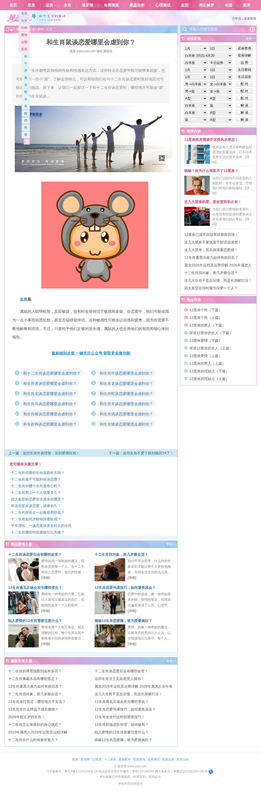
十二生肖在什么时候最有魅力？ (33, 740)
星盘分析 (137, 5)
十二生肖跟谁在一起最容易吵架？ (37, 512)
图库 (247, 5)
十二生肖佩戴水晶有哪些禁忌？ (33, 679)
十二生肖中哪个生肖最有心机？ (36, 486)
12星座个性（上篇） (205, 318)
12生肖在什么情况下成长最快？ (33, 709)
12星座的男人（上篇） (207, 363)
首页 (13, 5)
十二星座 (110, 759)
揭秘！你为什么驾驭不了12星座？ (211, 171)
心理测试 (163, 5)
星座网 (85, 759)
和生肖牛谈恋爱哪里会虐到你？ (126, 373)
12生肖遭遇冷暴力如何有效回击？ (35, 686)
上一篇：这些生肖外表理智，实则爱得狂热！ (44, 453)
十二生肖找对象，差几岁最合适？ (121, 554)
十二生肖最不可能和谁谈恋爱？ (36, 479)
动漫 (228, 5)
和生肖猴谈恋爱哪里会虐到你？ (50, 414)
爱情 (24, 35)
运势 (49, 5)
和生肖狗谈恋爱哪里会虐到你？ (50, 424)
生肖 (67, 5)
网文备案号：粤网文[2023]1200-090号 (181, 771)
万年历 (236, 18)
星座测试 (154, 759)
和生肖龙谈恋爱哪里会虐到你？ (126, 383)
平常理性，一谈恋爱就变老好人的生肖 (41, 526)
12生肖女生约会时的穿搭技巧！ (120, 717)
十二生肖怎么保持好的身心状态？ (35, 724)
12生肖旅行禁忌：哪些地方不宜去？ (37, 702)
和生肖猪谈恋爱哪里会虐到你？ (126, 424)
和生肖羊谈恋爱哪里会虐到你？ (126, 404)
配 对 (244, 84)
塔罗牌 (87, 5)
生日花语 (244, 77)
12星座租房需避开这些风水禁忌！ (211, 140)
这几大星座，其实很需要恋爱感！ (211, 250)
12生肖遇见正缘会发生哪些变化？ (35, 587)
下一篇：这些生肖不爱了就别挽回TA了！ (141, 453)
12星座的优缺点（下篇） (209, 371)
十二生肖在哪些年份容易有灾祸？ (37, 473)
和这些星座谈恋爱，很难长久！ (36, 506)
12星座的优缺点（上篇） (209, 379)
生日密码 (244, 70)
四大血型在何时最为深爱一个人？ (211, 288)
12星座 (97, 759)
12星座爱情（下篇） (205, 340)
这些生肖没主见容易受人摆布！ (120, 679)
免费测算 (111, 5)
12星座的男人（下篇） (207, 325)
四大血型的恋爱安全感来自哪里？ (37, 499)
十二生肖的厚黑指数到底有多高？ (35, 671)
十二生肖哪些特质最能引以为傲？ (37, 532)
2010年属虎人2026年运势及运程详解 (37, 732)
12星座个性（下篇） (205, 310)
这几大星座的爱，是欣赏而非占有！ (212, 202)
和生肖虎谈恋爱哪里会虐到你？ (50, 383)
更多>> (171, 544)
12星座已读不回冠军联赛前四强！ (211, 235)
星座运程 (183, 759)
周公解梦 (206, 5)
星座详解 (244, 55)
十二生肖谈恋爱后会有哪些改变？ (35, 554)
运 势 (244, 62)
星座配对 (125, 759)
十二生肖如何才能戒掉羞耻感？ (36, 519)
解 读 (244, 105)
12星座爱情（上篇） (205, 356)
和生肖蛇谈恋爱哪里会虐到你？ (126, 393)
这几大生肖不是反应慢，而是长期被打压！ (128, 694)
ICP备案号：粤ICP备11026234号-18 (72, 771)
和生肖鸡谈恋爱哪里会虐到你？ (126, 414)
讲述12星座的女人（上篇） (211, 348)
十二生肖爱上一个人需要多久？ (36, 492)
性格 (24, 28)
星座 (31, 5)
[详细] (45, 578)
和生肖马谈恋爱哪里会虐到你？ (50, 404)
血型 (185, 5)
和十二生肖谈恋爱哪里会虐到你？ (52, 373)
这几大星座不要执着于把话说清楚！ (212, 242)
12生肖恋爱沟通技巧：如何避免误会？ (125, 587)
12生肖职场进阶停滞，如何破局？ (122, 724)
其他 (24, 49)
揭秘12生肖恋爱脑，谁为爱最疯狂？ (123, 621)
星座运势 (168, 759)
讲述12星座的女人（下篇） (211, 333)
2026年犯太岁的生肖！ (26, 717)
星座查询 (250, 18)
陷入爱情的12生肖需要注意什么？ (35, 621)
